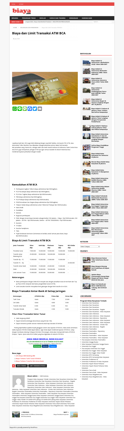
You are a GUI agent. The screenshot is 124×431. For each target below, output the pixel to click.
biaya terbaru (21, 366)
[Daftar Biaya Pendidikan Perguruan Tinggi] (86, 147)
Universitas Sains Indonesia (64, 383)
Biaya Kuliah (85, 54)
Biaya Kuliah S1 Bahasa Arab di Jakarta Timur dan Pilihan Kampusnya (99, 127)
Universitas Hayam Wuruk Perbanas (59, 401)
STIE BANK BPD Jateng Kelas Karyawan (53, 399)
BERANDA (15, 18)
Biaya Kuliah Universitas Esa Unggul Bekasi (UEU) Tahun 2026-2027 (99, 213)
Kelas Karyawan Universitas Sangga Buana (50, 395)
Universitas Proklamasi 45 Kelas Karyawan (34, 401)
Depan (13, 4)
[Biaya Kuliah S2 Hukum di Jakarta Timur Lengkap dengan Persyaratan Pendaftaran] (86, 118)
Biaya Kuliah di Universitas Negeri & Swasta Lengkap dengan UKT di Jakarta (100, 101)
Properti (84, 251)
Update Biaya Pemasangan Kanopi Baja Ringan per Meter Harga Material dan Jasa (100, 277)
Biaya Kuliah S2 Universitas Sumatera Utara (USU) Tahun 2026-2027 (99, 81)
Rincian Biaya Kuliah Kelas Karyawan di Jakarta (100, 162)
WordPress (34, 427)
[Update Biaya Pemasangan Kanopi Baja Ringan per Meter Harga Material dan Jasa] (86, 277)
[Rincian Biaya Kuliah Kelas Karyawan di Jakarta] (86, 164)
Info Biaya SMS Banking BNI (25, 356)
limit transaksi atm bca (37, 366)
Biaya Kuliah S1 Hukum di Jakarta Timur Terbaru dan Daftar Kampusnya (100, 110)
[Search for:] (102, 22)
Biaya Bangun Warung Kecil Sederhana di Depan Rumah (100, 268)
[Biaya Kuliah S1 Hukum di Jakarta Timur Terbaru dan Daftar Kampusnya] (86, 109)
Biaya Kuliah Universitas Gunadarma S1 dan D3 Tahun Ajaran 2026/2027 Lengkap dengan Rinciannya (99, 137)
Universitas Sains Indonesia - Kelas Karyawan (41, 385)
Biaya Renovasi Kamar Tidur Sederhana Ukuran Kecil (99, 259)
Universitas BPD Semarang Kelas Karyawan (95, 357)
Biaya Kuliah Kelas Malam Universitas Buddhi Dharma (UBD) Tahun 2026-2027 (100, 189)
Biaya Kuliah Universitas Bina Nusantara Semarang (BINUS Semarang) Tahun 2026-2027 (99, 231)
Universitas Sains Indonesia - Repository (94, 318)
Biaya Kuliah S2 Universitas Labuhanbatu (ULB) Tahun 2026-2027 (100, 62)
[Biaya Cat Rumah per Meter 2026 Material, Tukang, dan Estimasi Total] (86, 286)
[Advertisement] (45, 55)
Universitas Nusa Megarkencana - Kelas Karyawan (59, 406)
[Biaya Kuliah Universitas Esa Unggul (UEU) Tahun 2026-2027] (86, 222)
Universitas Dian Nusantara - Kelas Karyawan (41, 383)
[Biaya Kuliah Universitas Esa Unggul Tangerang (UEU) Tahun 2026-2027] (86, 206)
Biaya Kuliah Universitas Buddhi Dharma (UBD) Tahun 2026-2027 (99, 180)
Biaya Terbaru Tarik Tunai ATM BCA (28, 358)
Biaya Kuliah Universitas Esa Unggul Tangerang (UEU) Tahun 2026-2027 (99, 206)
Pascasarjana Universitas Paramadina (93, 340)
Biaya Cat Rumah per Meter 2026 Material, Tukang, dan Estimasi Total (99, 286)
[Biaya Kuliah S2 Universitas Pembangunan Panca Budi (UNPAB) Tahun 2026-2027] (86, 90)
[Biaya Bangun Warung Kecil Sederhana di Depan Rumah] (86, 268)
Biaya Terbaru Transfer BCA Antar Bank (30, 361)
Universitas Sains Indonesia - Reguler (93, 327)
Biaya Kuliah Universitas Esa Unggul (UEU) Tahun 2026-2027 (99, 221)
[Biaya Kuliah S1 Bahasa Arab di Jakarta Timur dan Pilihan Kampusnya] (86, 128)
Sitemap (21, 4)
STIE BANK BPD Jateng (33, 399)
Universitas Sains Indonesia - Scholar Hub (43, 389)
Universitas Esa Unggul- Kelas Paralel (93, 353)
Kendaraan (73, 18)
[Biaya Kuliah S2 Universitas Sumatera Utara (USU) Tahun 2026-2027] (86, 80)
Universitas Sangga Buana (28, 395)
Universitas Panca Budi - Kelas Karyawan (94, 372)
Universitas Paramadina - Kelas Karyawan (44, 393)
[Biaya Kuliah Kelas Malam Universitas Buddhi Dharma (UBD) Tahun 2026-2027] (86, 189)
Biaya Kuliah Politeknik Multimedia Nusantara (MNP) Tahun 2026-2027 (99, 197)
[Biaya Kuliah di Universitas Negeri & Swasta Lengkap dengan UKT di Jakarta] (86, 101)
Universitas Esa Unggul (89, 346)
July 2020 (17, 39)
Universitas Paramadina (24, 391)
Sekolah (43, 18)
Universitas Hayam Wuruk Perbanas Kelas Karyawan (28, 404)
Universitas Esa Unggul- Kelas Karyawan (52, 397)
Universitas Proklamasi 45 (90, 359)
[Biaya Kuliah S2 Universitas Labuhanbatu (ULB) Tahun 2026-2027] (86, 63)
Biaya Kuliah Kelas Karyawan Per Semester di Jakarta (99, 155)
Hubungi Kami (87, 18)
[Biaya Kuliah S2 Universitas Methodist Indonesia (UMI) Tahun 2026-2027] (86, 71)
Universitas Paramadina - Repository (43, 391)
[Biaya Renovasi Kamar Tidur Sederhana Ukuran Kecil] (86, 260)
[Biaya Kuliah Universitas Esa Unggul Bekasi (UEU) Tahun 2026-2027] (86, 213)
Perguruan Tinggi (29, 18)
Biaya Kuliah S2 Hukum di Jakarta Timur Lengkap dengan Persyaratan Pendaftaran (100, 119)
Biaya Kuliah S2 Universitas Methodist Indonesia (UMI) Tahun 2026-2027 (99, 71)
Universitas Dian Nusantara (57, 379)
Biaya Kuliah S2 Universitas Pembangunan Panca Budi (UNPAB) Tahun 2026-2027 (98, 91)
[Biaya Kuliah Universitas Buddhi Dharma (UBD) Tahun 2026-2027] (86, 180)
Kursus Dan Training (57, 18)
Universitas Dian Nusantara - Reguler (63, 381)
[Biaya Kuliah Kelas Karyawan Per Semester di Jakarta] (86, 156)
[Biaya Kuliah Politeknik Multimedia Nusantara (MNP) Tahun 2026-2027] (86, 198)
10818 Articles (44, 376)
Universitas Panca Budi (52, 404)
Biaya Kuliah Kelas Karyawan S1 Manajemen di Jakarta (100, 171)
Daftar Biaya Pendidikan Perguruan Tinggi (99, 146)
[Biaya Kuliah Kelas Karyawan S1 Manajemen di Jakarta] (86, 172)
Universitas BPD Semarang (90, 355)
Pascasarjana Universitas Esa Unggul (28, 397)
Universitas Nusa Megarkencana (32, 406)
